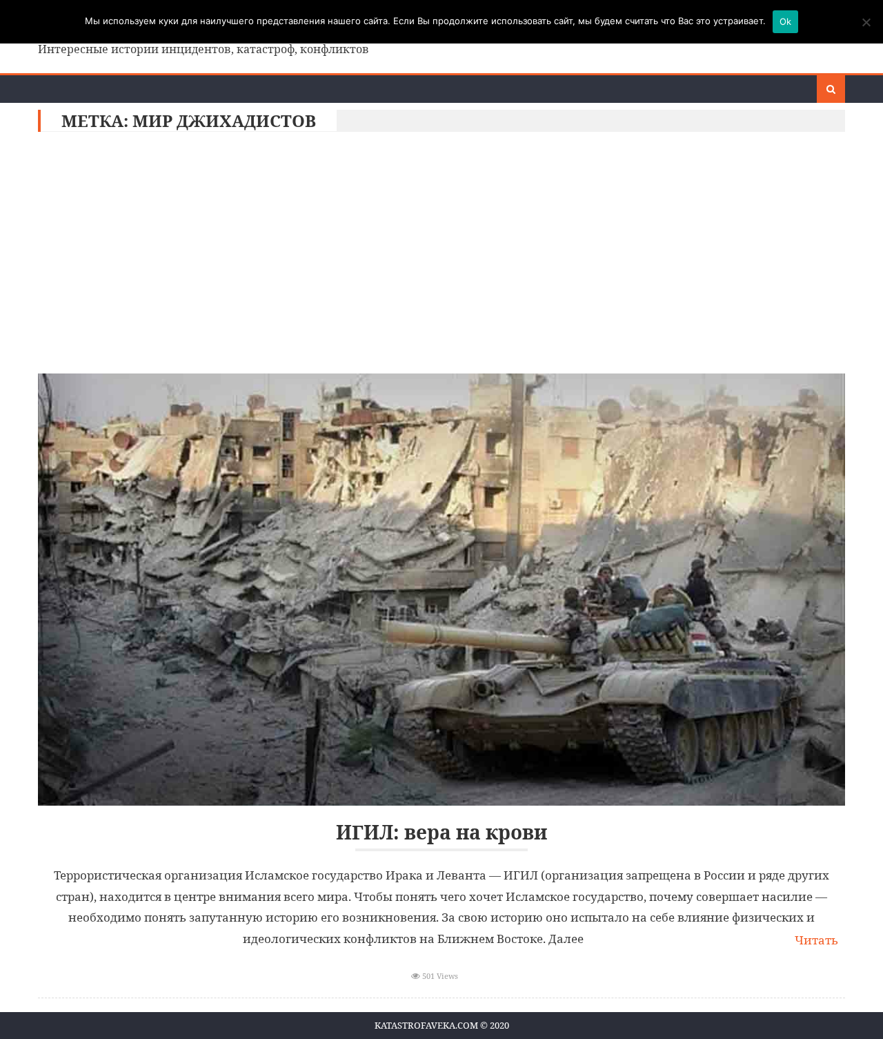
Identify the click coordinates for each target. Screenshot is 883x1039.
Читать (816, 940)
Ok (786, 21)
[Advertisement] (441, 256)
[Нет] (866, 22)
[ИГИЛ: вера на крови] (441, 589)
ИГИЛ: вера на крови (441, 832)
